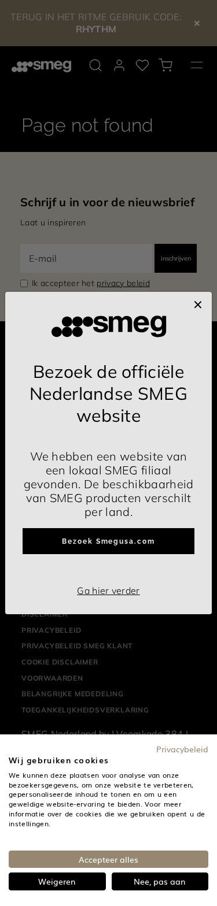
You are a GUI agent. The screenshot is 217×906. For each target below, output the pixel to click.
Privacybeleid (182, 749)
